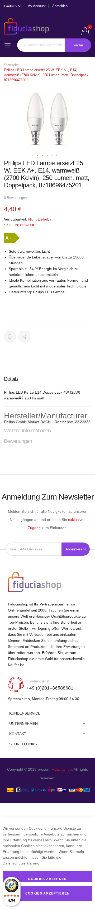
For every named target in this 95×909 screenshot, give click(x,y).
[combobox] (54, 45)
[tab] (47, 379)
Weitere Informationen (27, 430)
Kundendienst (37, 681)
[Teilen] (24, 337)
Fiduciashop (61, 769)
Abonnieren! (75, 549)
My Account (36, 6)
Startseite (11, 65)
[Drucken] (10, 337)
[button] (38, 155)
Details (11, 379)
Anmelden (60, 6)
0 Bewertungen (15, 198)
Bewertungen (18, 441)
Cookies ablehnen (47, 879)
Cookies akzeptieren (47, 893)
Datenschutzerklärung (21, 863)
